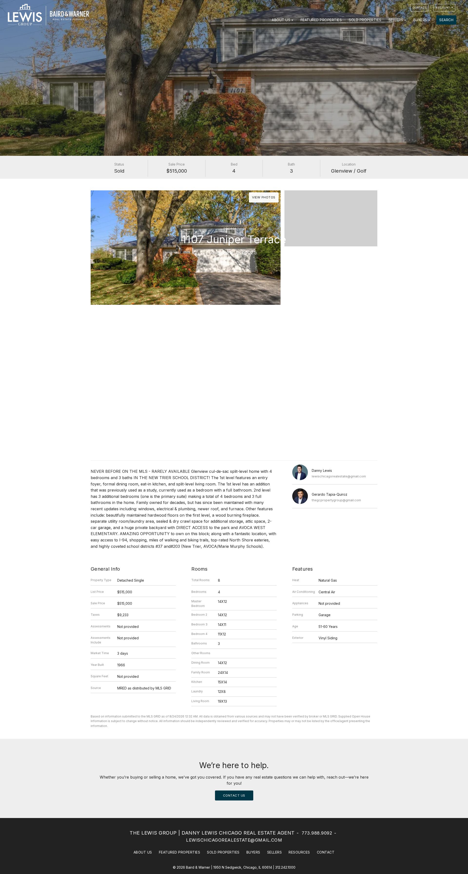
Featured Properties (321, 20)
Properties (234, 229)
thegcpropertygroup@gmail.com (336, 500)
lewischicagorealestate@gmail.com (339, 476)
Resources (299, 852)
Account (443, 7)
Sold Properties (365, 20)
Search (446, 20)
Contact (419, 7)
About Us (281, 20)
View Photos (263, 197)
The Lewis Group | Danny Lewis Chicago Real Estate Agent (212, 833)
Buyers (420, 20)
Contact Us (234, 795)
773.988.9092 (317, 833)
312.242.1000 (285, 867)
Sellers (396, 20)
